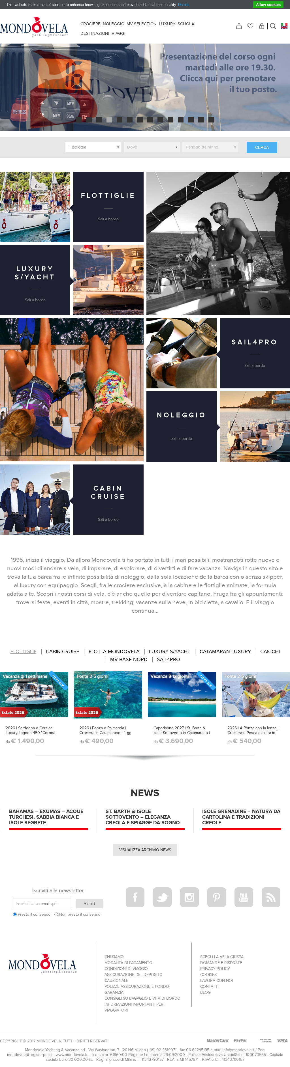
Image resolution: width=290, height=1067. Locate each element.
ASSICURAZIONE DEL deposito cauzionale (134, 977)
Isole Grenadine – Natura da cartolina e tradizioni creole (241, 816)
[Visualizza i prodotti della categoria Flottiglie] (35, 207)
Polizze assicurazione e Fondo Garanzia (137, 989)
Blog (205, 992)
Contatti (209, 986)
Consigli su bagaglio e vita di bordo (142, 998)
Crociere (90, 23)
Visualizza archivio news (145, 849)
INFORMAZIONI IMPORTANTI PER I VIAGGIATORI (135, 1007)
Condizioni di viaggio (126, 968)
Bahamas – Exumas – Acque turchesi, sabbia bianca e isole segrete (46, 816)
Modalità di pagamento (128, 962)
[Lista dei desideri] (250, 26)
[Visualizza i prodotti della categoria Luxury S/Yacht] (108, 280)
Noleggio (113, 23)
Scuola (186, 23)
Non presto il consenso (79, 914)
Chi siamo (114, 956)
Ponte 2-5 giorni (92, 676)
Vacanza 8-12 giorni (170, 676)
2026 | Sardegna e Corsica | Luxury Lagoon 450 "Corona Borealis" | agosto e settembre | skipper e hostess (33, 735)
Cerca (262, 147)
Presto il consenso (34, 914)
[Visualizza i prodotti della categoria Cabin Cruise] (35, 499)
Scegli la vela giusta (222, 956)
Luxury (167, 23)
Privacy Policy (215, 968)
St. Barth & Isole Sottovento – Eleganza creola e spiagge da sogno (143, 816)
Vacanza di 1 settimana (25, 676)
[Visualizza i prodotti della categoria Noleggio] (255, 426)
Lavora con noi (216, 980)
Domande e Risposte (221, 962)
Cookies (208, 974)
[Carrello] (239, 26)
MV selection (142, 23)
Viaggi (118, 33)
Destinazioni (94, 33)
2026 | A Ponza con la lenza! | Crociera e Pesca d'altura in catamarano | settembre (253, 733)
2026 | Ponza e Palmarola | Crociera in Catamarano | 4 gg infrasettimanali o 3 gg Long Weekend (105, 735)
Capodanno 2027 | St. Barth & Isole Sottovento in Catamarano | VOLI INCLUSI (181, 733)
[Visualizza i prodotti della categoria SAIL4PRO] (181, 353)
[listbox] (93, 147)
